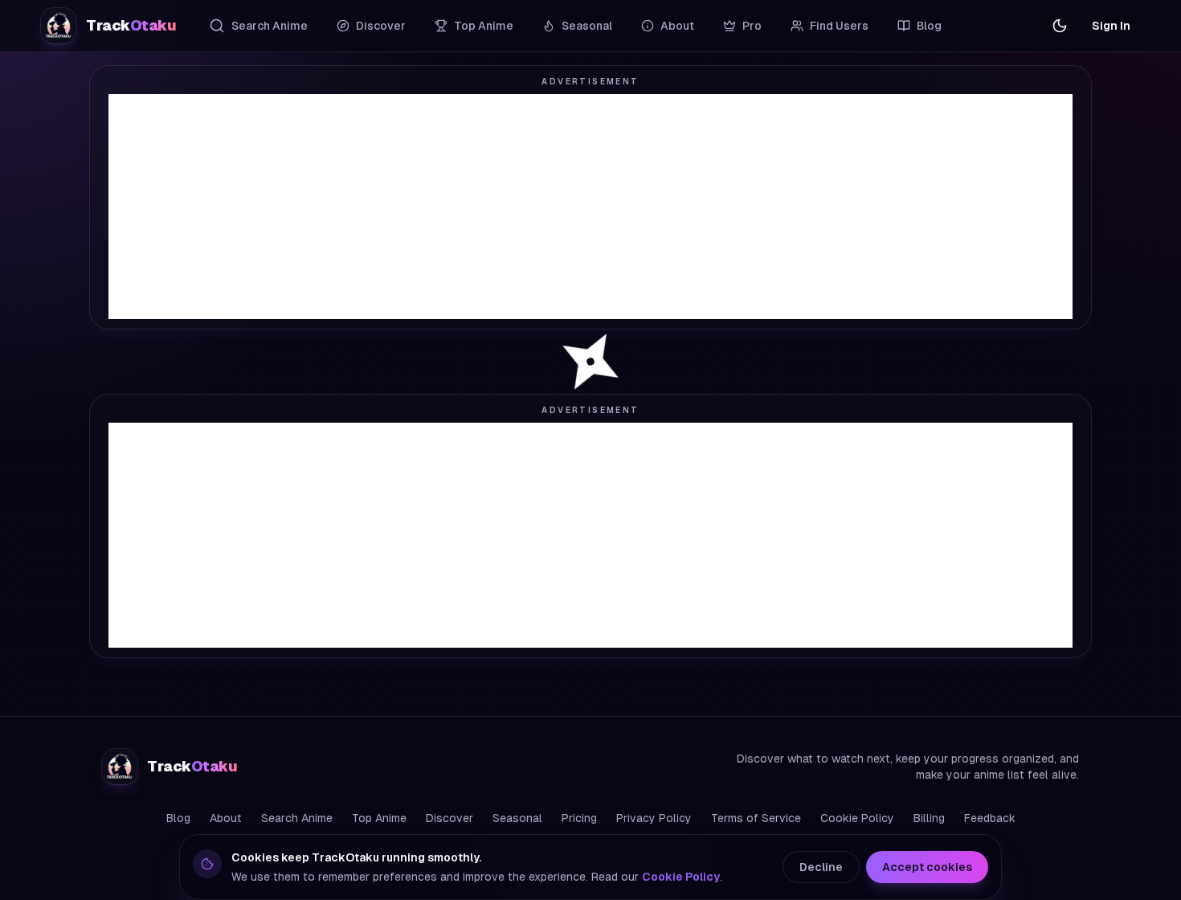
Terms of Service (756, 818)
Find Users (839, 25)
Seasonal (587, 25)
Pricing (579, 818)
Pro (752, 25)
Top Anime (483, 25)
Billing (929, 818)
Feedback (989, 818)
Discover (381, 25)
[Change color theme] (1060, 26)
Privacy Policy (654, 818)
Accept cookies (927, 867)
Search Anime (269, 25)
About (677, 25)
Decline (821, 867)
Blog (929, 25)
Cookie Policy (857, 818)
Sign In (1111, 25)
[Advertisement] (590, 206)
